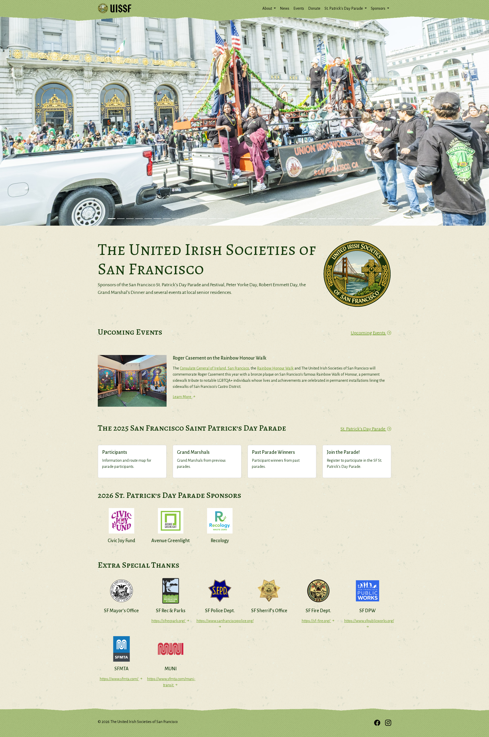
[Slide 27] (350, 219)
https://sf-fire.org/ (316, 621)
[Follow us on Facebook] (377, 723)
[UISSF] (114, 8)
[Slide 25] (331, 219)
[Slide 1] (111, 219)
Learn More (182, 397)
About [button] (267, 8)
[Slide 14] (231, 219)
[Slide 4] (139, 219)
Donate (314, 8)
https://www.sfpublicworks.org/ (367, 621)
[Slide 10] (194, 219)
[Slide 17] (258, 219)
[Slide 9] (185, 219)
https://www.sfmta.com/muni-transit (170, 682)
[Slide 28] (359, 219)
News (284, 8)
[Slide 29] (368, 219)
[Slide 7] (166, 219)
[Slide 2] (121, 219)
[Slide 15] (240, 219)
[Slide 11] (203, 219)
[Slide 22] (304, 219)
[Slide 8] (176, 219)
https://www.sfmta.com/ (119, 679)
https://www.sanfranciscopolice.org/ (219, 621)
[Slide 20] (286, 219)
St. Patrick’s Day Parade (363, 428)
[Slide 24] (322, 219)
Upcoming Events (368, 332)
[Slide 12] (212, 219)
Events (298, 8)
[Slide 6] (157, 219)
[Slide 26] (341, 219)
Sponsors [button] (378, 8)
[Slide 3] (130, 219)
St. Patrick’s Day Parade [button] (344, 8)
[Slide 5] (148, 219)
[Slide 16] (249, 219)
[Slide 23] (313, 219)
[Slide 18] (267, 219)
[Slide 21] (295, 219)
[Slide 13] (221, 219)
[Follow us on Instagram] (388, 723)
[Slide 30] (377, 219)
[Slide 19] (276, 219)
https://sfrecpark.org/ (168, 621)
